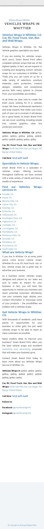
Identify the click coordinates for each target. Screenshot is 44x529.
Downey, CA (8, 208)
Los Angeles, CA (10, 228)
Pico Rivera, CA (9, 245)
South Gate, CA (9, 249)
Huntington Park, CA (12, 218)
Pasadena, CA (8, 242)
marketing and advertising (16, 349)
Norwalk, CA (8, 239)
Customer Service (22, 496)
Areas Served (30, 502)
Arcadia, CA (7, 194)
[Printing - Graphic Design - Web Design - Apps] (22, 2)
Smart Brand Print (29, 525)
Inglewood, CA (9, 221)
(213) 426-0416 (20, 158)
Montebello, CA (9, 232)
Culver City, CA (9, 204)
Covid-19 (22, 508)
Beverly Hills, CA (10, 201)
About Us (22, 490)
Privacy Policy (22, 515)
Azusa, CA (7, 197)
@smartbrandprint (22, 407)
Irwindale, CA (8, 225)
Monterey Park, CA (11, 235)
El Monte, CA (8, 211)
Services (11, 502)
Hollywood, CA (9, 215)
